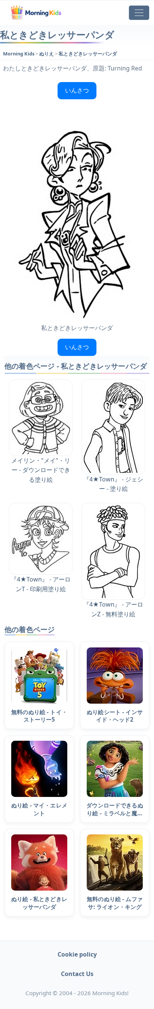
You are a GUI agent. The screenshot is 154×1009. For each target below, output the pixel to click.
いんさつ (77, 90)
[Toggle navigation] (139, 12)
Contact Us (77, 974)
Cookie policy (77, 954)
